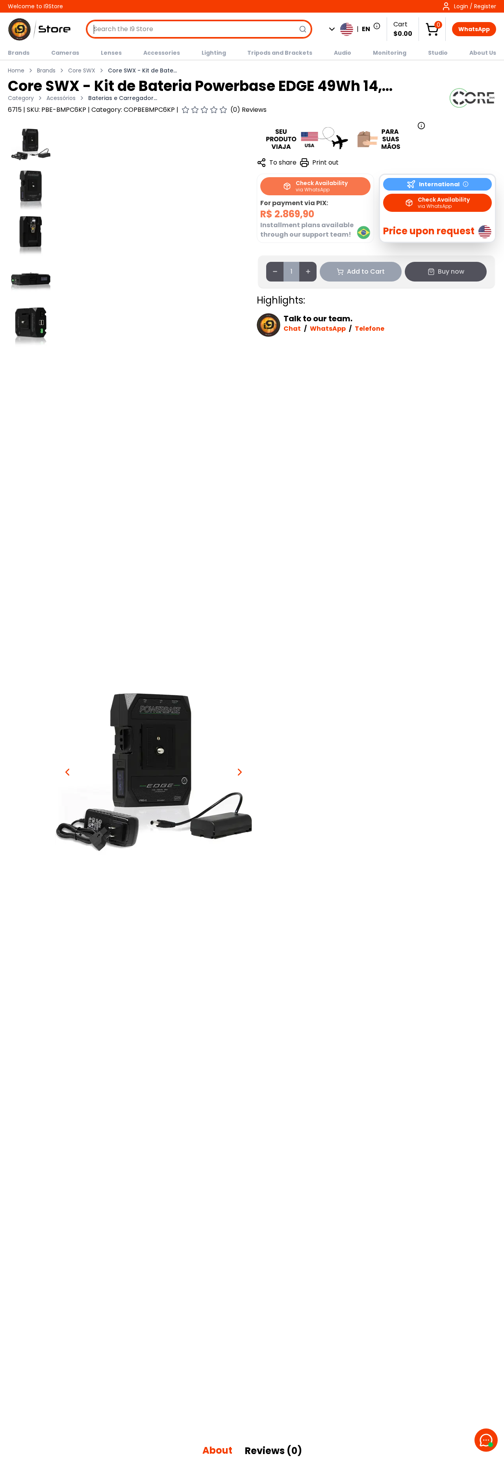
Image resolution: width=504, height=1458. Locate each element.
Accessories (161, 53)
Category (21, 98)
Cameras (65, 53)
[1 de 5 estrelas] (185, 110)
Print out (325, 162)
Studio (438, 53)
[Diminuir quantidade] (275, 272)
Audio (342, 53)
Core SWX (81, 70)
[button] (468, 6)
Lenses (111, 53)
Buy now (451, 271)
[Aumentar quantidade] (308, 272)
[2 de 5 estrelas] (195, 110)
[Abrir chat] (486, 1440)
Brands (19, 53)
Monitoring (389, 53)
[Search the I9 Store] (302, 29)
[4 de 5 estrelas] (214, 110)
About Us (482, 53)
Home (16, 70)
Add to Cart (366, 271)
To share (282, 162)
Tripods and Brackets (279, 53)
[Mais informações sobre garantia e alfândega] (341, 138)
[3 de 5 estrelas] (204, 110)
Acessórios (61, 98)
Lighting (214, 53)
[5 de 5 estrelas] (223, 110)
